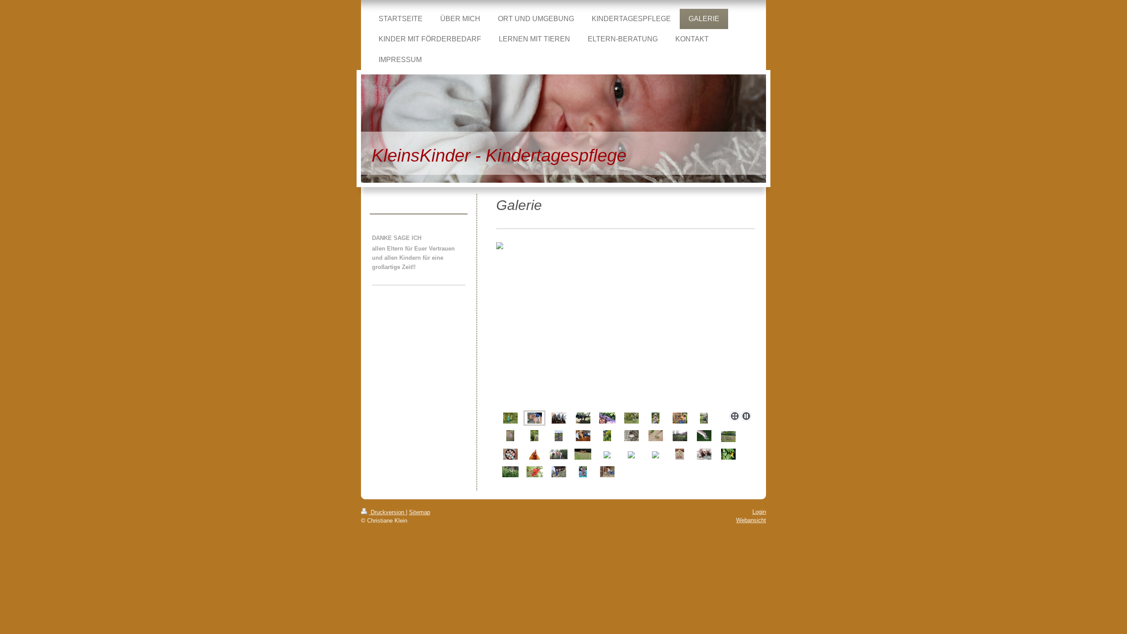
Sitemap (419, 512)
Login (759, 512)
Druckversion (387, 512)
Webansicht (751, 520)
